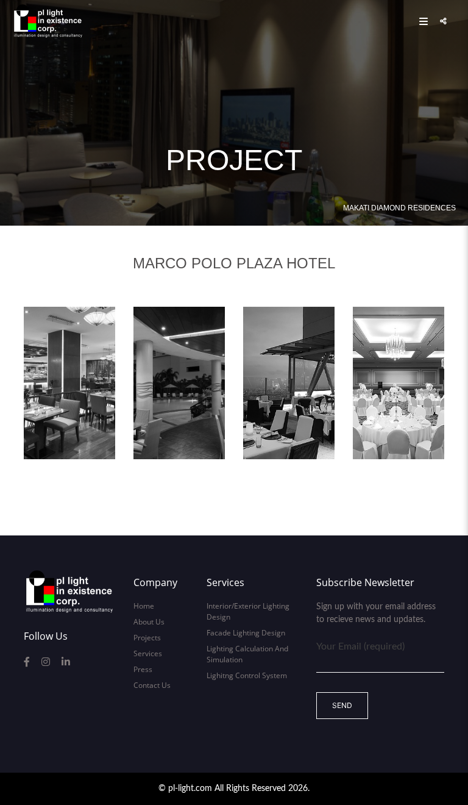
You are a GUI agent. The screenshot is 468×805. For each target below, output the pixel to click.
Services (147, 653)
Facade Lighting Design (246, 633)
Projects (147, 637)
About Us (149, 622)
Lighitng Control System (247, 675)
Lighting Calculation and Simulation (247, 654)
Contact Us (152, 685)
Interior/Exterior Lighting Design (248, 611)
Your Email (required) (360, 646)
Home (143, 606)
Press (142, 669)
